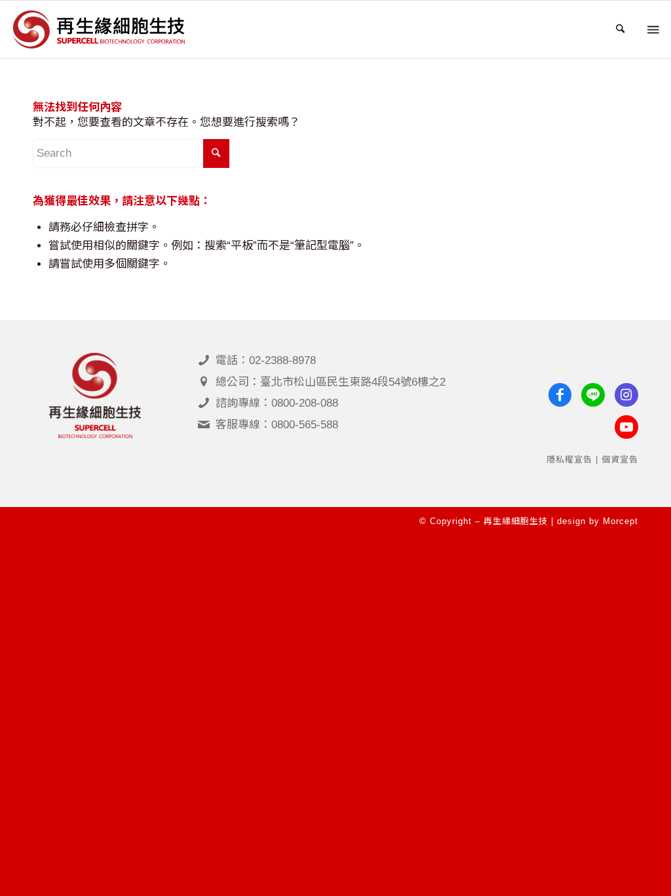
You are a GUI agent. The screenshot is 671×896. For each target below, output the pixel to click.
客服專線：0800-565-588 (277, 424)
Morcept (620, 521)
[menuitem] (620, 29)
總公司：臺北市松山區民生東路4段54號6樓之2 (331, 382)
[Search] (620, 29)
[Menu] (652, 29)
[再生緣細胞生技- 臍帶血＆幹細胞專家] (98, 29)
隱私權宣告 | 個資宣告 (592, 459)
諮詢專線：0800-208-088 (277, 403)
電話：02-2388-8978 (266, 360)
